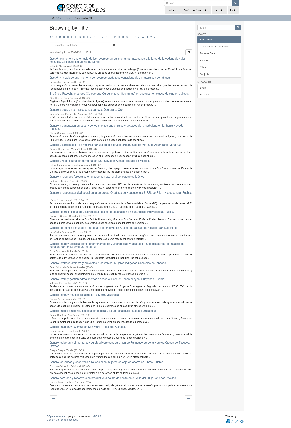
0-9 (51, 37)
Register (204, 94)
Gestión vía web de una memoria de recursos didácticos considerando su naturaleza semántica (110, 77)
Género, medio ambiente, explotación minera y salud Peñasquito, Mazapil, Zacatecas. (103, 310)
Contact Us (53, 419)
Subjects (204, 74)
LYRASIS (96, 416)
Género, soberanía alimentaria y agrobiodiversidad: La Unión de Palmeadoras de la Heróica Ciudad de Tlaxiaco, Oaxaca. (120, 344)
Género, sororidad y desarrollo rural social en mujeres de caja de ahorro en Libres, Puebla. (107, 362)
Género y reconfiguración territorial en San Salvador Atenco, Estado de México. (100, 160)
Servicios (219, 10)
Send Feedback (69, 419)
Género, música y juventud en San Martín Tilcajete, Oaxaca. (88, 326)
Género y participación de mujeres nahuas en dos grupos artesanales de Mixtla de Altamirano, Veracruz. (116, 144)
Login (203, 87)
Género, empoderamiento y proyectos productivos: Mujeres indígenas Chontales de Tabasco (108, 262)
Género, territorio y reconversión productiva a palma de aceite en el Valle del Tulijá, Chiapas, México (113, 378)
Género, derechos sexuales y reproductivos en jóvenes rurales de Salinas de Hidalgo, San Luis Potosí (114, 227)
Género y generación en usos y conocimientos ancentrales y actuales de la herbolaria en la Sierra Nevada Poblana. (116, 127)
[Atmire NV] (234, 420)
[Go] (235, 3)
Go (114, 45)
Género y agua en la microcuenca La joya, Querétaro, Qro (86, 109)
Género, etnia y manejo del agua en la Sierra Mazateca (84, 294)
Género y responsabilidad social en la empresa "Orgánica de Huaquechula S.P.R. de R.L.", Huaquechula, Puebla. (121, 192)
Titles (203, 67)
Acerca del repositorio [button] (195, 10)
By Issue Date (207, 53)
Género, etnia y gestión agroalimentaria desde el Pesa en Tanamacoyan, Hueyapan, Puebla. (107, 279)
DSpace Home (63, 18)
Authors (204, 60)
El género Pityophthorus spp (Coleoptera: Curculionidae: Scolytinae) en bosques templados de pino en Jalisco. (119, 93)
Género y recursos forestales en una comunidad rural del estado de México (97, 176)
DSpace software (56, 416)
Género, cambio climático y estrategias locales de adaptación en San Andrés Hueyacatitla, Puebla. (112, 211)
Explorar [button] (171, 10)
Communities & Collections (214, 46)
